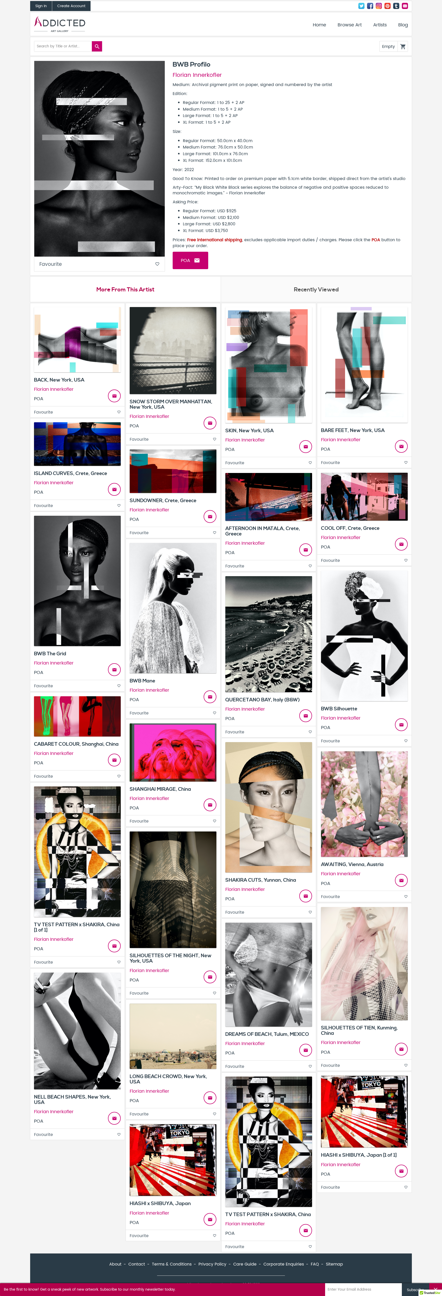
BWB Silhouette (339, 709)
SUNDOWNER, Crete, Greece (163, 501)
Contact (405, 6)
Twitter (361, 6)
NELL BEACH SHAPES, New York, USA (72, 1099)
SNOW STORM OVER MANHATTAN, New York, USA (171, 404)
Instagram (379, 6)
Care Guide (245, 1264)
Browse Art (350, 25)
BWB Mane (142, 681)
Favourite (99, 264)
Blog (403, 25)
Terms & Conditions (172, 1264)
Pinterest (387, 6)
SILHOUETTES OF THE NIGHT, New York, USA (171, 958)
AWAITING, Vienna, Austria (352, 864)
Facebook (370, 6)
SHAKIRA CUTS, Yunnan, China (260, 880)
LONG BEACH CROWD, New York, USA (168, 1079)
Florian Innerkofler (197, 75)
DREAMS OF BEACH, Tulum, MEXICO (267, 1034)
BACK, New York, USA (59, 380)
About (115, 1264)
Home (319, 25)
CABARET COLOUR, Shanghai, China (76, 744)
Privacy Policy (212, 1264)
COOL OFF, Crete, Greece (350, 528)
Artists (380, 25)
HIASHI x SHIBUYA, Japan (160, 1203)
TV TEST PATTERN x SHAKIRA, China (268, 1214)
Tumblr (396, 6)
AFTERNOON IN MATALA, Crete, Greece (262, 531)
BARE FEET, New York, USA (353, 430)
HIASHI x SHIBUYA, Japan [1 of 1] (359, 1155)
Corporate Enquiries (283, 1264)
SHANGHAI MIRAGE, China (160, 789)
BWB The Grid (50, 654)
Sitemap (334, 1264)
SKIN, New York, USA (249, 431)
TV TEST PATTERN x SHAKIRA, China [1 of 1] (77, 927)
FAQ (315, 1264)
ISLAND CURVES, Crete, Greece (70, 473)
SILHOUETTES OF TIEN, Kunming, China (359, 1030)
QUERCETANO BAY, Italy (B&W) (262, 700)
